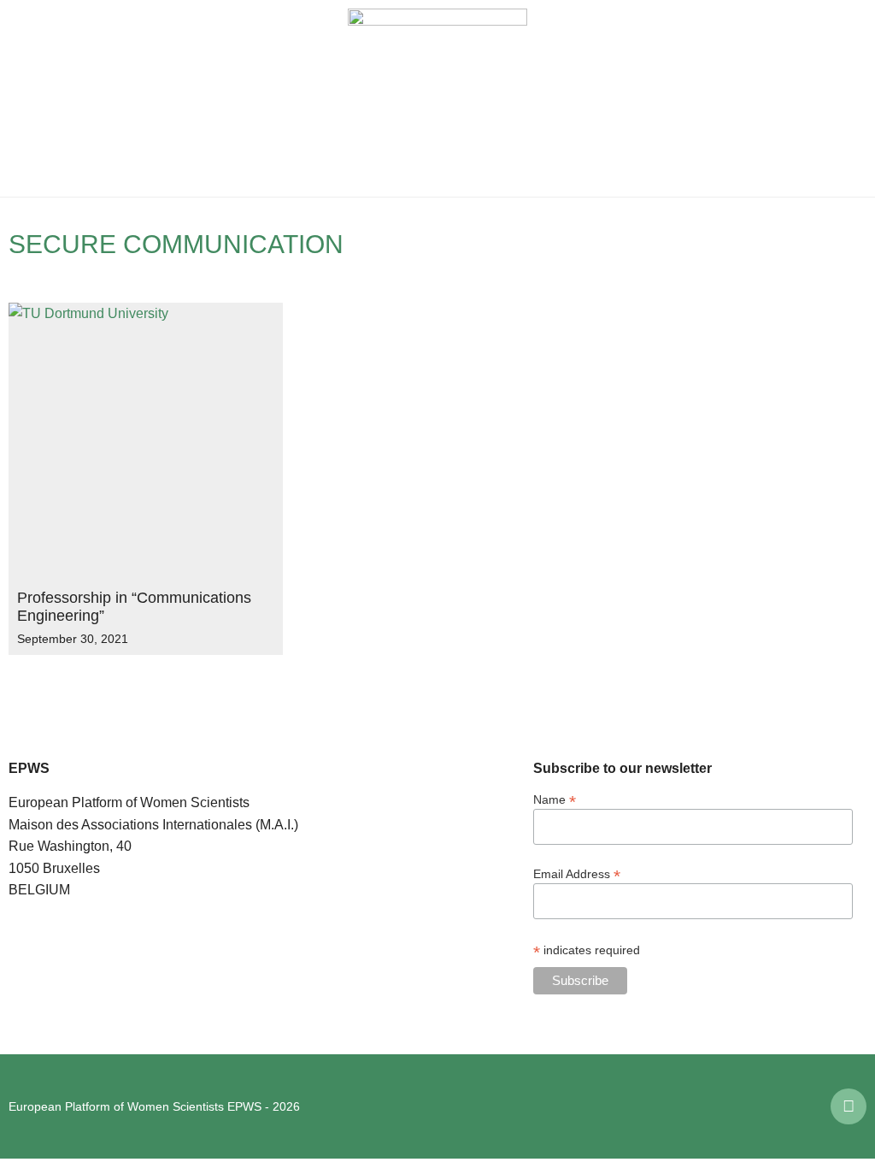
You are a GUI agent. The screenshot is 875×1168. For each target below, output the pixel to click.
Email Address (576, 873)
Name (554, 799)
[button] (26, 98)
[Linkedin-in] (848, 1106)
